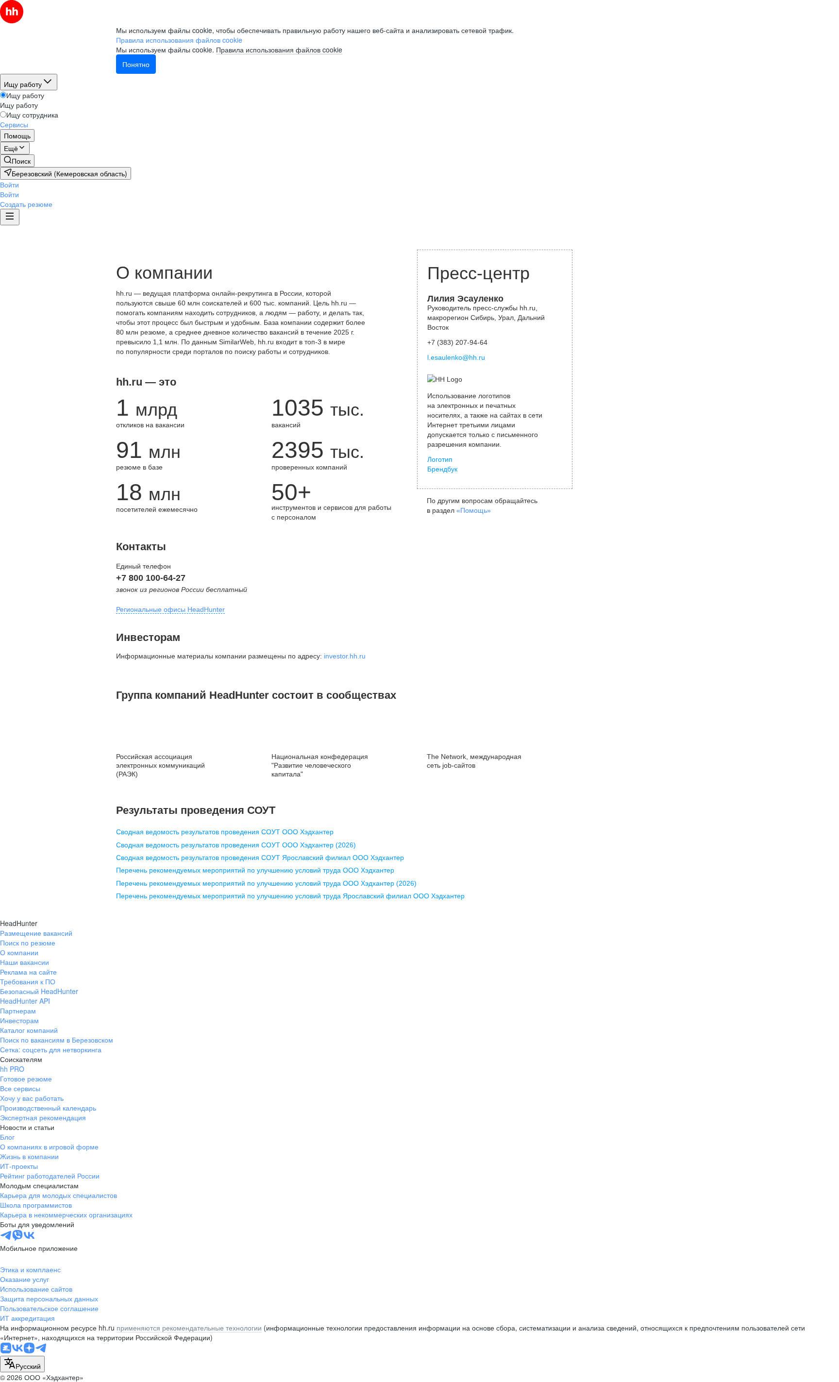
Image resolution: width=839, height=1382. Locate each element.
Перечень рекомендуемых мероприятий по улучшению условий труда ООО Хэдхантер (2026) (266, 883)
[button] (9, 184)
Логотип (440, 459)
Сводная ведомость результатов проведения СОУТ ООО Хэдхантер (225, 832)
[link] (17, 160)
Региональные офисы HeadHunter (170, 609)
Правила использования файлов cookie (279, 49)
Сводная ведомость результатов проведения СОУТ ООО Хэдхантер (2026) (236, 845)
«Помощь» (473, 510)
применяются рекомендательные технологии (189, 1327)
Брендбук (442, 469)
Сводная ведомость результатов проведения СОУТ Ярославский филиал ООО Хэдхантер (260, 857)
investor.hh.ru (345, 656)
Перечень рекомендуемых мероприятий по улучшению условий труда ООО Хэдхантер (255, 870)
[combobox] (22, 1364)
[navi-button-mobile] (9, 217)
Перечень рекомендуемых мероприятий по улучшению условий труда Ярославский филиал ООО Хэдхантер (290, 896)
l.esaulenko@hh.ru (456, 357)
